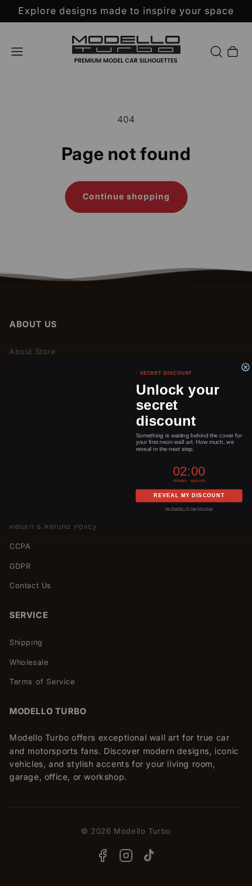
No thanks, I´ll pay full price (188, 509)
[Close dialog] (245, 367)
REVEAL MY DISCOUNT (189, 495)
